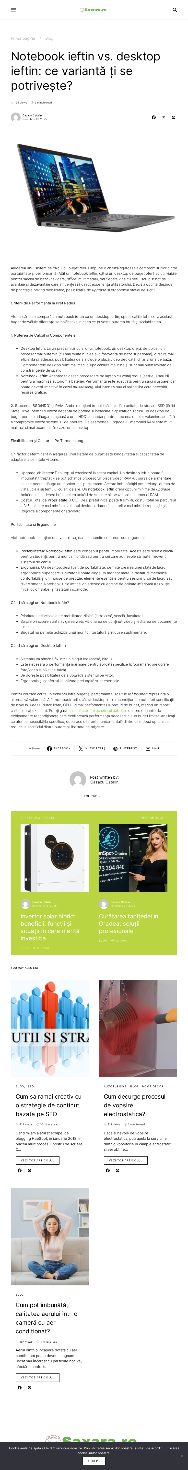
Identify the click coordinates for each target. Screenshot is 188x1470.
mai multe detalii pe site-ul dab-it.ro (97, 710)
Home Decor (153, 1086)
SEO (31, 1086)
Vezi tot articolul (37, 1160)
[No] (181, 1455)
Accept (94, 1461)
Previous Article (39, 817)
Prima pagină (23, 38)
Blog (49, 38)
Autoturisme (115, 1086)
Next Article (152, 817)
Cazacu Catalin (32, 115)
